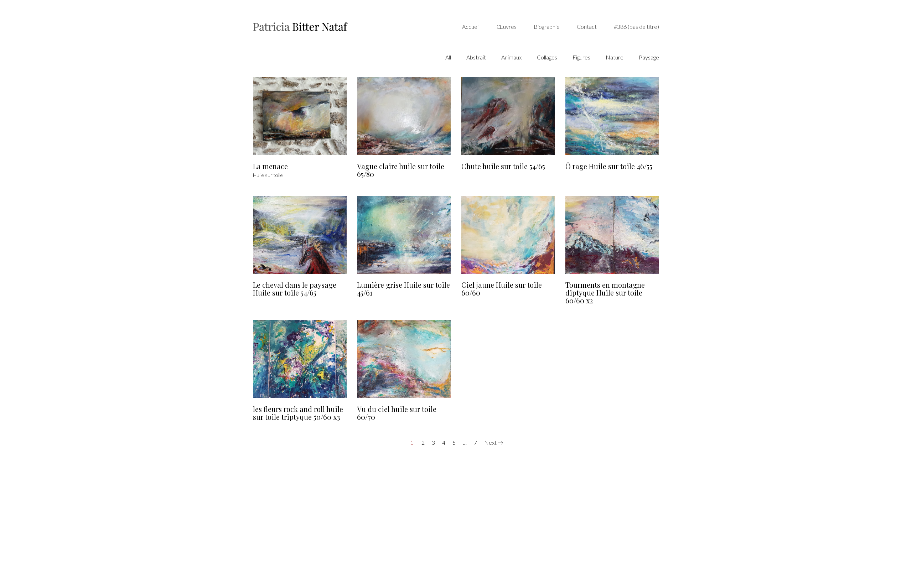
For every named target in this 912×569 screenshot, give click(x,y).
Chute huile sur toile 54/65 (503, 166)
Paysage (649, 57)
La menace (270, 166)
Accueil (471, 26)
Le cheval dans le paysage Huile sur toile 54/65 (294, 289)
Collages (547, 57)
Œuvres (507, 26)
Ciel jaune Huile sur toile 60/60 (501, 289)
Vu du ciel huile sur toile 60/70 (396, 413)
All (448, 57)
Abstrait (476, 57)
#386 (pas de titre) (636, 26)
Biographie (547, 26)
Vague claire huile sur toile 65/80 (400, 170)
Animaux (511, 57)
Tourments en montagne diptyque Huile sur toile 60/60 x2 (605, 292)
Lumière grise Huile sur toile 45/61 (403, 289)
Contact (587, 26)
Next (491, 442)
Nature (614, 57)
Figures (581, 57)
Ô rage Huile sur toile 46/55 (608, 166)
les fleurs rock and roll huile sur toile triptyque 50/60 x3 (298, 413)
